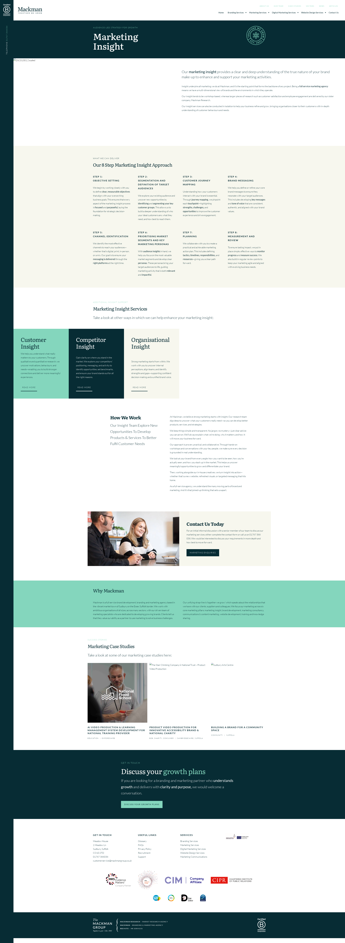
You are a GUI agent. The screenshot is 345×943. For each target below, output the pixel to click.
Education (93, 738)
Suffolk (199, 738)
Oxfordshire (108, 738)
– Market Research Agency (144, 922)
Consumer (168, 738)
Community (217, 735)
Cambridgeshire (185, 738)
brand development (231, 610)
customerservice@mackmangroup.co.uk (112, 860)
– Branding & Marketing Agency (141, 925)
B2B (151, 738)
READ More (29, 387)
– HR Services (131, 928)
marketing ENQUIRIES (203, 552)
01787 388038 (100, 856)
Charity (158, 738)
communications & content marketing (201, 614)
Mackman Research (200, 100)
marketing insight (213, 610)
